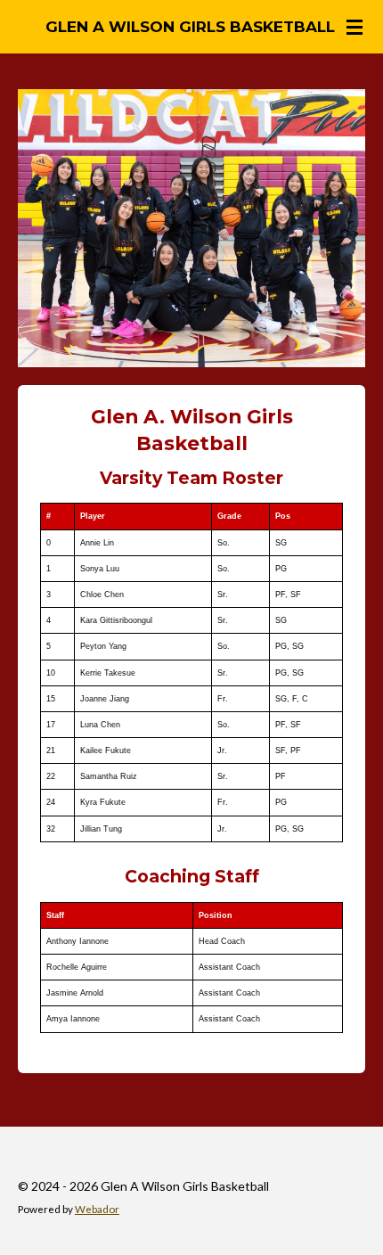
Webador (97, 1208)
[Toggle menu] (354, 27)
